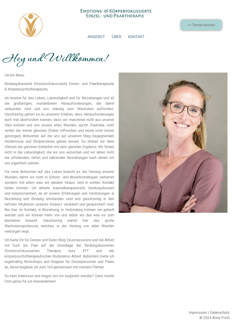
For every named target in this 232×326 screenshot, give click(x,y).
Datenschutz (220, 312)
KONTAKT (136, 36)
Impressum (198, 312)
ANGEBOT (96, 36)
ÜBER (116, 36)
